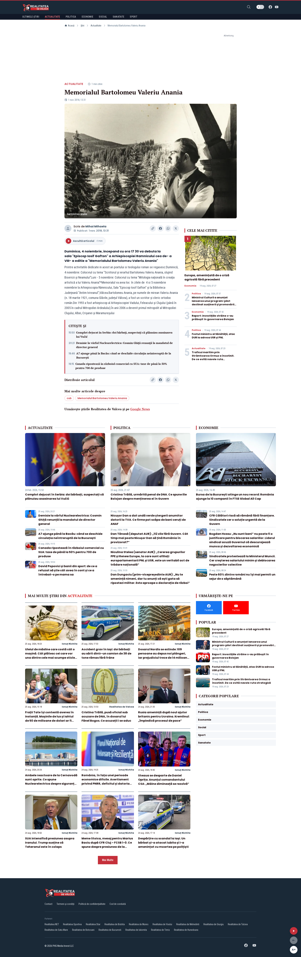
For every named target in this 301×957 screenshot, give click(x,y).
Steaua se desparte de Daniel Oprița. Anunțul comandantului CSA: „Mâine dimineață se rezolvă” (163, 779)
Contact (48, 904)
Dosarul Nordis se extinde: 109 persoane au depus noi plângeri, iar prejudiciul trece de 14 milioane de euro (163, 655)
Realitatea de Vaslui (162, 924)
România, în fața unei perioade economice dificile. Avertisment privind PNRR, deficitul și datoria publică (106, 781)
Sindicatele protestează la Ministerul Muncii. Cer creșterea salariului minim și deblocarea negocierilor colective (242, 560)
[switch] (260, 7)
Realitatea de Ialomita (136, 929)
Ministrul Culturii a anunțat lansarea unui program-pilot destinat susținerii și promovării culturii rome (213, 303)
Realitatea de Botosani (83, 929)
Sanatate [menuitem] (118, 16)
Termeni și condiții (65, 904)
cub (69, 398)
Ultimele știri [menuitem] (30, 16)
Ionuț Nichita (69, 643)
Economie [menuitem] (87, 16)
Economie (190, 285)
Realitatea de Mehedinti (187, 924)
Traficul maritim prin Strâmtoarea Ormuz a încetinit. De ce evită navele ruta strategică (213, 357)
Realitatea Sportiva (72, 924)
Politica (196, 293)
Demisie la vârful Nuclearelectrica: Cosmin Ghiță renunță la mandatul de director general (124, 345)
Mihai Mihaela (95, 226)
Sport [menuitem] (133, 16)
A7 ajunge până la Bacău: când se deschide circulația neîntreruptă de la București (123, 355)
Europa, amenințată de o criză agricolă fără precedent (206, 277)
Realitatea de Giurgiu (213, 924)
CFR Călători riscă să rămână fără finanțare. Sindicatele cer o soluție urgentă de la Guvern (242, 520)
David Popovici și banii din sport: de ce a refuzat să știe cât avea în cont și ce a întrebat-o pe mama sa (67, 570)
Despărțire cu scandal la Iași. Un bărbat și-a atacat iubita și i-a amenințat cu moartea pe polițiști (163, 842)
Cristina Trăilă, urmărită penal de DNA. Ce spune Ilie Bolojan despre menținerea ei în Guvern (149, 497)
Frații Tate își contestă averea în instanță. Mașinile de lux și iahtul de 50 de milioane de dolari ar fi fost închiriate (49, 718)
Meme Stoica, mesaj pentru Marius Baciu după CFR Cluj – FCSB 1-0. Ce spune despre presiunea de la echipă (107, 844)
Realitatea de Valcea (121, 706)
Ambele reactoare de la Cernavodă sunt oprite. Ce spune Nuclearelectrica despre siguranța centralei (51, 781)
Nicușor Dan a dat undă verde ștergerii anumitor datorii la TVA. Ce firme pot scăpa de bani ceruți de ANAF (148, 520)
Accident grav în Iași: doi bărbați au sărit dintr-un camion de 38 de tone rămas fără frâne (106, 653)
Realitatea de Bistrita (115, 924)
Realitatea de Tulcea (238, 924)
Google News (140, 409)
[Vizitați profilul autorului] (67, 228)
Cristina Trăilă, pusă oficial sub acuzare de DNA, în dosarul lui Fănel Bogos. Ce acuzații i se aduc (106, 716)
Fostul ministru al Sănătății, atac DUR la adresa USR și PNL (213, 335)
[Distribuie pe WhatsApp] (168, 228)
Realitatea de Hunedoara (186, 929)
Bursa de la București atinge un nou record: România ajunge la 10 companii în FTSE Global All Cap (235, 497)
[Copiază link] (153, 228)
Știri (82, 25)
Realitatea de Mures (138, 924)
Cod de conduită (118, 904)
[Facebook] (270, 7)
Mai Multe (107, 860)
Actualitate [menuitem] (52, 16)
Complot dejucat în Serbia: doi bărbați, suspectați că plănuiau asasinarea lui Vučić (124, 335)
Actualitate (96, 25)
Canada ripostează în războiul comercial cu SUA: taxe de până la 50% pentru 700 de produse (121, 366)
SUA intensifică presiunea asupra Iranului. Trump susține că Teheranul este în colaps (49, 842)
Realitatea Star (93, 924)
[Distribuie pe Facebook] (160, 228)
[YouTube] (277, 7)
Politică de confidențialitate (92, 904)
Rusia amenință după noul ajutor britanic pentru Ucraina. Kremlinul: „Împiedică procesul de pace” (164, 716)
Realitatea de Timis (160, 929)
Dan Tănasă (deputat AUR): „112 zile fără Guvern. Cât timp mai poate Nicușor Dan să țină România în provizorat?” (149, 538)
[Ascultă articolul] (294, 931)
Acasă (71, 25)
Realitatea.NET (52, 924)
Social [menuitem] (103, 16)
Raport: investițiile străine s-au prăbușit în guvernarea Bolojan (213, 317)
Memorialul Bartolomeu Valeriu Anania (102, 398)
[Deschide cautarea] (248, 6)
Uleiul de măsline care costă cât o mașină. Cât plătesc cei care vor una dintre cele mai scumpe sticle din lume (50, 655)
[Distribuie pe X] (176, 228)
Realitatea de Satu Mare (56, 929)
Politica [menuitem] (71, 16)
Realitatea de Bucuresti (110, 929)
